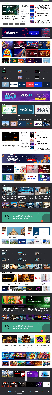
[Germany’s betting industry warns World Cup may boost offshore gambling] (30, 123)
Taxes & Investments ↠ (5, 225)
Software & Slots (4, 343)
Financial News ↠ (4, 68)
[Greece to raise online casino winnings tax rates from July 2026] (30, 241)
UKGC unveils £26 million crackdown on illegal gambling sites (26, 115)
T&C (35, 393)
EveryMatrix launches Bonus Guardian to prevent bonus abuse (37, 308)
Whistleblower (43, 393)
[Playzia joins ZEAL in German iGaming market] (20, 169)
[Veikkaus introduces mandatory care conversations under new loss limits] (22, 123)
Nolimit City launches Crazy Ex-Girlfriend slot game (42, 345)
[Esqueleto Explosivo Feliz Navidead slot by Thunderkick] (5, 362)
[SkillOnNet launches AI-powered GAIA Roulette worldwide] (26, 277)
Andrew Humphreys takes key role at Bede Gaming (42, 283)
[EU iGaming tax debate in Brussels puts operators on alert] (46, 241)
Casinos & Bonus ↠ (5, 293)
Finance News (43, 257)
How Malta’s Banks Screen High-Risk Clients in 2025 (43, 196)
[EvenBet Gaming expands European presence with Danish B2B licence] (38, 383)
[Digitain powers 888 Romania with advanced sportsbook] (11, 135)
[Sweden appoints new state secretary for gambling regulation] (22, 288)
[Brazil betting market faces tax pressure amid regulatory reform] (5, 241)
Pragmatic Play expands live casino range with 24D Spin (12, 308)
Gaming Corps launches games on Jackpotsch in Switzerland (25, 146)
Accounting (7, 251)
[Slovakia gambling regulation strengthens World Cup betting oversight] (14, 123)
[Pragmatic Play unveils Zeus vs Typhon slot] (30, 362)
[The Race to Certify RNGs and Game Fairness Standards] (46, 362)
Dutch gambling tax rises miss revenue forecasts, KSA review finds (41, 236)
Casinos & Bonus (4, 294)
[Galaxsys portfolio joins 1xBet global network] (8, 169)
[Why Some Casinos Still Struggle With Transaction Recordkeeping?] (14, 316)
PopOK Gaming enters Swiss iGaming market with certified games (7, 378)
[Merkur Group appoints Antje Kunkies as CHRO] (46, 288)
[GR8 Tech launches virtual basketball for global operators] (30, 288)
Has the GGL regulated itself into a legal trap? (43, 11)
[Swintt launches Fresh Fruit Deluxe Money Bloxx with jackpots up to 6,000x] (14, 60)
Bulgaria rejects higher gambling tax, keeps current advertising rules (15, 236)
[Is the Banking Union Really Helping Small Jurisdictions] (14, 204)
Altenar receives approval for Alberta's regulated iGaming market (45, 378)
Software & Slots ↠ (5, 333)
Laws (26, 251)
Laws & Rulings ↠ (4, 103)
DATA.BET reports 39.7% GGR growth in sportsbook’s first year (11, 72)
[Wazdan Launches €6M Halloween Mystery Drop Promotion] (46, 316)
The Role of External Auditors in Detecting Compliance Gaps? (11, 259)
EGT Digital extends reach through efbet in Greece (25, 139)
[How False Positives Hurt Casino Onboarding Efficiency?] (5, 316)
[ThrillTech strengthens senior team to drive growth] (14, 288)
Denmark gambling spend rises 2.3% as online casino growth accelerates (27, 72)
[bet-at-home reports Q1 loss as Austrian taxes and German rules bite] (14, 84)
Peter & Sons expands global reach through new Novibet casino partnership (25, 21)
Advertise (31, 393)
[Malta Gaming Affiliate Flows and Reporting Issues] (38, 265)
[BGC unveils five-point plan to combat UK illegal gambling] (38, 123)
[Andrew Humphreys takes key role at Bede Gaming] (42, 277)
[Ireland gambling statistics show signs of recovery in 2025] (8, 177)
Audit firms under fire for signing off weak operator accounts (27, 259)
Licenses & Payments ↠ (5, 369)
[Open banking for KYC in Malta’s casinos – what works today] (5, 204)
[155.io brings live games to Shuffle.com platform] (44, 177)
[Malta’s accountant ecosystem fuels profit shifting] (22, 265)
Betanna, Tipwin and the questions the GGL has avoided (43, 21)
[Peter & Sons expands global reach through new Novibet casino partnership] (8, 45)
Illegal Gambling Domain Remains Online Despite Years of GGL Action (43, 6)
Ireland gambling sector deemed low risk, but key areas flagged (9, 115)
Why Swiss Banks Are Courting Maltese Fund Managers (26, 196)
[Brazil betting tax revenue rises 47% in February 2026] (14, 241)
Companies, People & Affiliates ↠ (7, 271)
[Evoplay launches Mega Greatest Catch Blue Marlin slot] (8, 355)
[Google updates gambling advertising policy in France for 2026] (5, 123)
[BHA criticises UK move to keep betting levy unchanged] (22, 241)
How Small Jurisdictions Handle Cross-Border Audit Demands (27, 253)
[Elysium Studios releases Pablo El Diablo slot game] (44, 355)
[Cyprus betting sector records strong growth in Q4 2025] (5, 84)
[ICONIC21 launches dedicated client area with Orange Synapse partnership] (20, 45)
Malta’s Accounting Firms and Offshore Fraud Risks (44, 259)
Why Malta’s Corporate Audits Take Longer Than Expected (44, 253)
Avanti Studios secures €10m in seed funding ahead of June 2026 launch (11, 78)
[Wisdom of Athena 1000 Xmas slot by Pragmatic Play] (20, 355)
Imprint (33, 393)
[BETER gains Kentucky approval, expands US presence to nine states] (5, 383)
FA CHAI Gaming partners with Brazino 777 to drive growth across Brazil (25, 13)
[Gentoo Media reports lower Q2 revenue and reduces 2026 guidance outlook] (38, 60)
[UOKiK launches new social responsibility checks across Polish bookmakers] (46, 60)
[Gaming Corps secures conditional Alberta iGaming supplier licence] (30, 383)
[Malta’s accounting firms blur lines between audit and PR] (46, 265)
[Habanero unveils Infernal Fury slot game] (14, 362)
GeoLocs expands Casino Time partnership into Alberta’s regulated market (25, 10)
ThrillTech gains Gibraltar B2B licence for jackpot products (20, 378)
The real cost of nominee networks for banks (10, 196)
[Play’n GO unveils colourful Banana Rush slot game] (22, 362)
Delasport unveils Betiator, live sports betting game (9, 283)
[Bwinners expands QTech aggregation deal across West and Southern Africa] (32, 53)
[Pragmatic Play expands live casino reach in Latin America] (38, 316)
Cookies (41, 393)
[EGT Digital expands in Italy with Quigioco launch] (32, 169)
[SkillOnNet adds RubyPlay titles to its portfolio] (32, 177)
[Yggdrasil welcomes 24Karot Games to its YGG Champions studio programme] (30, 60)
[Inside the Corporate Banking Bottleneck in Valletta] (46, 204)
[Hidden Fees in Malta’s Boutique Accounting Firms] (5, 265)
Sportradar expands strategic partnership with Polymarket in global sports (25, 6)
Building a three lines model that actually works (11, 253)
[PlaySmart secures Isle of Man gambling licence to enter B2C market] (46, 383)
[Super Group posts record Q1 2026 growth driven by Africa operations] (46, 84)
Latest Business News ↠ (6, 130)
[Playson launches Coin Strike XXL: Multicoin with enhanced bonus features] (8, 53)
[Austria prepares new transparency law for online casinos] (22, 316)
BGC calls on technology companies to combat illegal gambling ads (42, 115)
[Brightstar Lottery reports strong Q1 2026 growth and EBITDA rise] (38, 84)
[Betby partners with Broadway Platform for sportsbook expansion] (20, 177)
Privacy (37, 393)
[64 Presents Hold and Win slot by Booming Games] (32, 355)
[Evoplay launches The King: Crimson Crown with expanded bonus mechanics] (44, 53)
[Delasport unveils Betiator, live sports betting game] (9, 277)
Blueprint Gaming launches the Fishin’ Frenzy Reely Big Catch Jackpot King (25, 17)
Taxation (3, 232)
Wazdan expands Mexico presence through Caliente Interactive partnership (10, 16)
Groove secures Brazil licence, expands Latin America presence (32, 378)
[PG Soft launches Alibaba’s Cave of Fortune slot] (38, 362)
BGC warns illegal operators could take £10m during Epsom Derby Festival (44, 72)
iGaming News (7, 294)
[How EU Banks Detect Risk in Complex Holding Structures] (30, 204)
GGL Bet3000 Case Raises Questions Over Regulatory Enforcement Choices (43, 16)
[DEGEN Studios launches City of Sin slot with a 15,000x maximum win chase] (5, 60)
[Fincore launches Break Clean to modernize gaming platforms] (38, 288)
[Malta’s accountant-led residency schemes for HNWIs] (30, 265)
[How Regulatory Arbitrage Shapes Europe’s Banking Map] (38, 204)
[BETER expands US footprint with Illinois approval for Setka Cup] (14, 383)
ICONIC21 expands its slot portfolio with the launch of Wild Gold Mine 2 (9, 345)
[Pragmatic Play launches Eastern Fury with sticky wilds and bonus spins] (32, 45)
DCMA (39, 393)
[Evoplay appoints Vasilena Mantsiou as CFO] (5, 288)
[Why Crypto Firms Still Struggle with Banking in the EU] (22, 204)
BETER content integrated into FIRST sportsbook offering (24, 135)
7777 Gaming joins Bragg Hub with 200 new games (25, 143)
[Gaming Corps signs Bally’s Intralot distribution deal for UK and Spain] (44, 45)
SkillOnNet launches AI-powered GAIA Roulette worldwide (26, 283)
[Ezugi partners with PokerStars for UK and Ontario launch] (44, 169)
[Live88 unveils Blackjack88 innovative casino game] (30, 316)
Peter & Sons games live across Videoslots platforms (25, 132)
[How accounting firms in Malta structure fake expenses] (14, 265)
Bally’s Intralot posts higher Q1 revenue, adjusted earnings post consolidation (44, 78)
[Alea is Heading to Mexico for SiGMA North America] (22, 60)
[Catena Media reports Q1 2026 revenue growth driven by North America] (30, 84)
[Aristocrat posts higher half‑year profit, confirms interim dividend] (22, 84)
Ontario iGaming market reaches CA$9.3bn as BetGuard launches (27, 78)
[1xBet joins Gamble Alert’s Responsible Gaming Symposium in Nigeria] (46, 123)
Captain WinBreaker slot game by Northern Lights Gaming (26, 345)
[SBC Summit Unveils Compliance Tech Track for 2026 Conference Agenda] (20, 53)
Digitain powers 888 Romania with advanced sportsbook (10, 141)
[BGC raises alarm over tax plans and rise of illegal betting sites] (38, 241)
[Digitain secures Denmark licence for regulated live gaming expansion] (22, 383)
